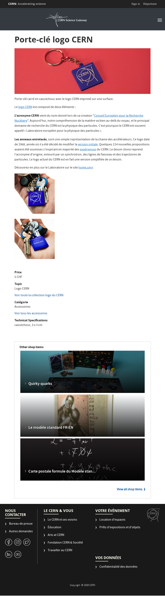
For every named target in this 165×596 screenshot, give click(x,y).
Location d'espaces (112, 520)
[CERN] (153, 515)
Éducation (54, 527)
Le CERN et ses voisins (62, 520)
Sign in (135, 3)
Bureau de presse (21, 524)
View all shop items (129, 489)
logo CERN (25, 107)
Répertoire (150, 3)
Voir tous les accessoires (30, 313)
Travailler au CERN (60, 550)
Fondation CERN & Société (65, 543)
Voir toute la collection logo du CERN (38, 295)
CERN (27, 4)
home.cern (85, 167)
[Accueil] (66, 19)
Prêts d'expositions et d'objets (119, 527)
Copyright (75, 585)
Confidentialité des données (118, 567)
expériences (88, 149)
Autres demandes (21, 531)
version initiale (88, 144)
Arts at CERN (56, 535)
